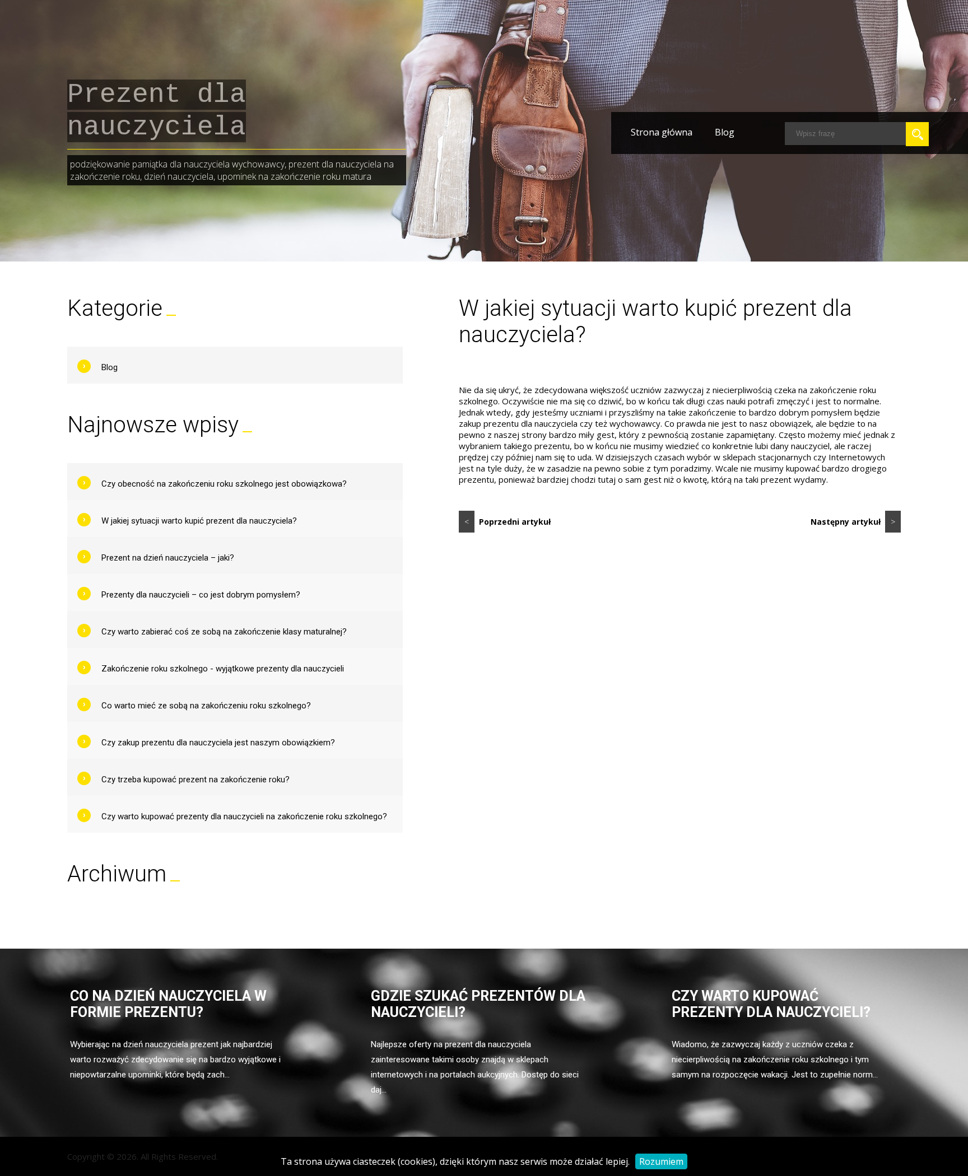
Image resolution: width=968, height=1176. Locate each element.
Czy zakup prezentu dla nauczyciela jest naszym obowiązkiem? (218, 743)
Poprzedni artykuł (507, 521)
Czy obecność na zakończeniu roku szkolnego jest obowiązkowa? (224, 484)
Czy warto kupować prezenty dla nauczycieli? (771, 1004)
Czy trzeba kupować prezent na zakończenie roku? (195, 779)
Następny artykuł (853, 521)
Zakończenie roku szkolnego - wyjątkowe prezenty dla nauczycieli (222, 669)
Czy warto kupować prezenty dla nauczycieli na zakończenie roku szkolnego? (244, 816)
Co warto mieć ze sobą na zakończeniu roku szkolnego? (206, 706)
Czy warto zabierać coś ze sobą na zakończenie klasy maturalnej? (224, 632)
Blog (724, 132)
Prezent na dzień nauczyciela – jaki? (167, 558)
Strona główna (661, 132)
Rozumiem (661, 1161)
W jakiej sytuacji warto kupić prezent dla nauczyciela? (199, 521)
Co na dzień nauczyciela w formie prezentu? (168, 1004)
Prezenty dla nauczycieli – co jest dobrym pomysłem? (200, 595)
